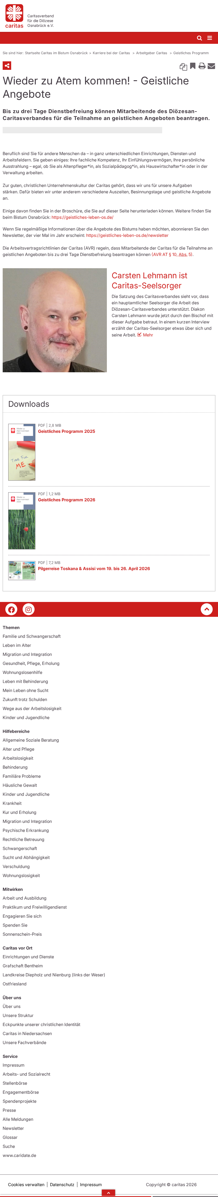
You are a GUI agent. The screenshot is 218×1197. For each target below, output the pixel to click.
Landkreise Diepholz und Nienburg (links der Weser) (54, 974)
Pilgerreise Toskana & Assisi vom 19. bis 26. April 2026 (94, 568)
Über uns (11, 1006)
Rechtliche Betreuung (23, 839)
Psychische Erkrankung (26, 830)
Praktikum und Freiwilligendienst (35, 907)
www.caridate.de (19, 1155)
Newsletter (13, 1128)
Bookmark (193, 65)
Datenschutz (62, 1184)
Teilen (7, 65)
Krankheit (12, 803)
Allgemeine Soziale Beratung (31, 740)
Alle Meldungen (18, 1119)
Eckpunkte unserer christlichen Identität (41, 1024)
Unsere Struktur (18, 1015)
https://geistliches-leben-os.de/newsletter (127, 235)
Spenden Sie (15, 925)
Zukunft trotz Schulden (25, 699)
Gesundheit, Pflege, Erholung (31, 663)
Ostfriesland (15, 983)
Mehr (148, 334)
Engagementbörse (21, 1092)
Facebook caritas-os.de (11, 609)
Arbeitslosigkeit (18, 758)
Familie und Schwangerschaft (32, 636)
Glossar (10, 1137)
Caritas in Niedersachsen (27, 1033)
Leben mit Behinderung (25, 681)
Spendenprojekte (19, 1101)
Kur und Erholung (19, 812)
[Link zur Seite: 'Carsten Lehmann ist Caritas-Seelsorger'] (55, 320)
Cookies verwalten (26, 1184)
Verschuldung (16, 866)
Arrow (108, 1193)
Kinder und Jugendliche (26, 717)
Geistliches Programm (191, 53)
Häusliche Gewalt (20, 785)
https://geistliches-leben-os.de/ (82, 217)
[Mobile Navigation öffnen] (210, 38)
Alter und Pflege (18, 749)
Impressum (13, 1065)
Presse (9, 1110)
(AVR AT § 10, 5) (172, 254)
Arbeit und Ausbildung (25, 898)
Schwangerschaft (20, 848)
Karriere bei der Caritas (112, 53)
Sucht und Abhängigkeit (26, 857)
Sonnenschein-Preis (22, 934)
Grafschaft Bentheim (23, 965)
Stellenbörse (15, 1083)
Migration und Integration (27, 654)
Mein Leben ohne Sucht (25, 690)
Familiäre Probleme (22, 776)
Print (202, 65)
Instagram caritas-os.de (29, 609)
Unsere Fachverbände (24, 1042)
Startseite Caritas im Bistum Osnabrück (56, 53)
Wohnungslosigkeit (21, 875)
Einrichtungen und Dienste (28, 956)
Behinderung (15, 767)
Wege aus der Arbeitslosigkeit (32, 708)
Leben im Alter (17, 645)
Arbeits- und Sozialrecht (26, 1074)
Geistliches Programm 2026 (66, 499)
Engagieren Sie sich (22, 916)
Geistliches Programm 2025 (66, 431)
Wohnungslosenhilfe (22, 672)
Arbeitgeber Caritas (152, 53)
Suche (9, 1146)
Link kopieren (183, 65)
